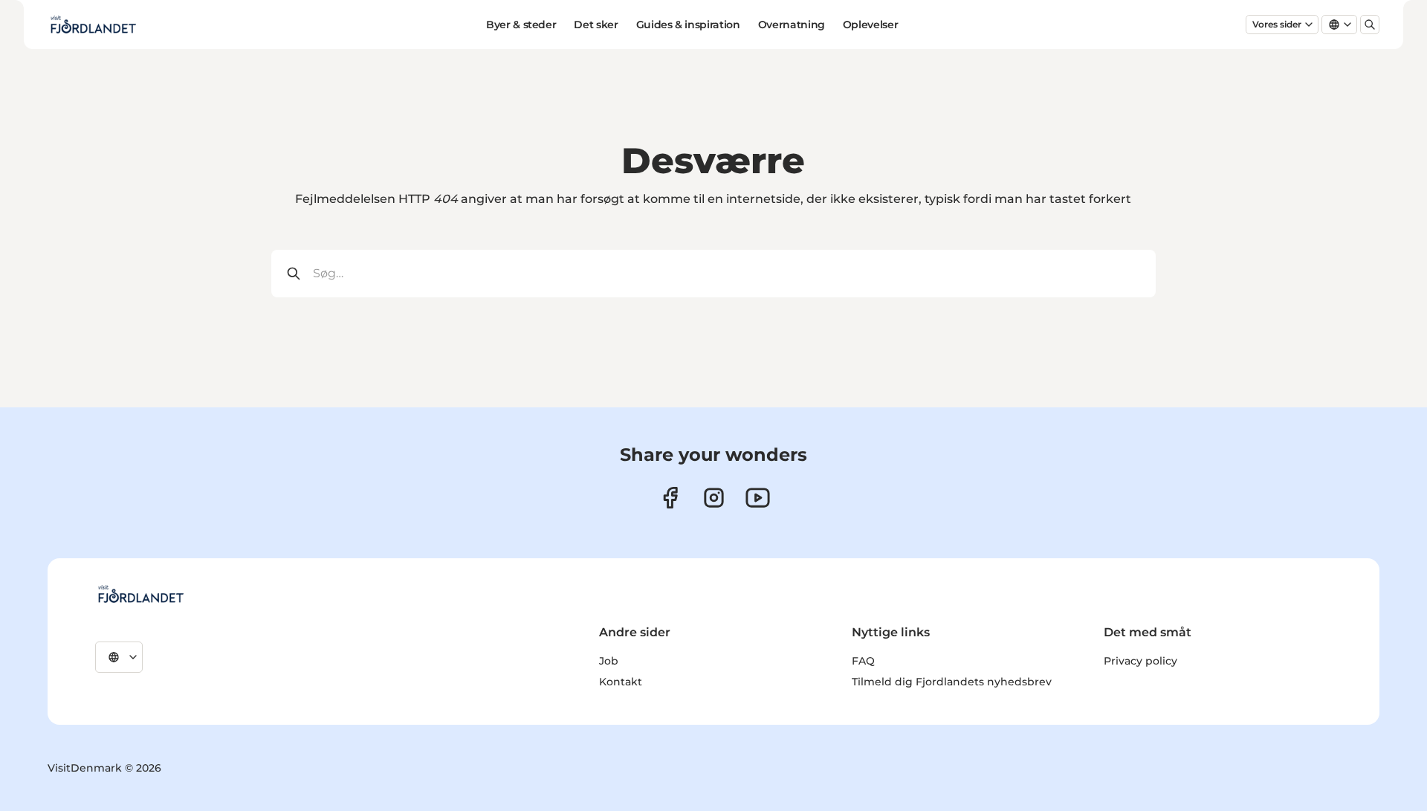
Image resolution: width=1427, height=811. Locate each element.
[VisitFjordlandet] (140, 594)
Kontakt (620, 681)
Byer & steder (521, 24)
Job (608, 661)
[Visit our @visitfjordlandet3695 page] (758, 498)
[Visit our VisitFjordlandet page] (670, 498)
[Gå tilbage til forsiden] (93, 24)
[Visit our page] (714, 498)
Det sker (596, 24)
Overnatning (791, 24)
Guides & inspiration (688, 24)
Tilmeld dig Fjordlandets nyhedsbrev (952, 681)
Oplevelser (871, 24)
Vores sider (1276, 24)
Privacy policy (1140, 661)
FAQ (863, 661)
